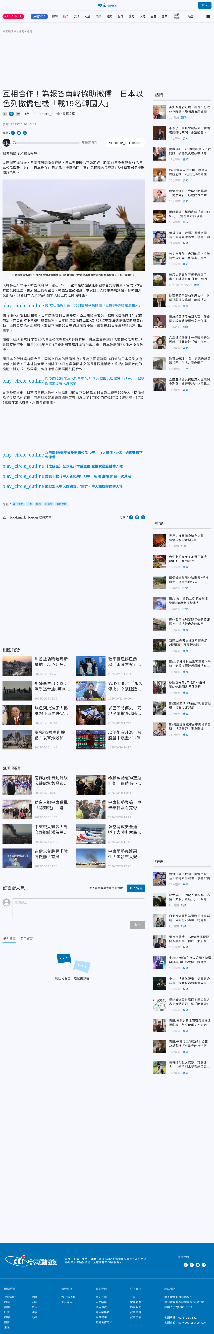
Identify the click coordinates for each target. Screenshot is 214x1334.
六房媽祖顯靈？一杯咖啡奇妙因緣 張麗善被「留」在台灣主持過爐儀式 (159, 342)
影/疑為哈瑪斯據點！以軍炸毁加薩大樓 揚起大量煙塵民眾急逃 (17, 739)
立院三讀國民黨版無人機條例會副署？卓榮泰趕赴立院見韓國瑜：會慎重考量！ (159, 384)
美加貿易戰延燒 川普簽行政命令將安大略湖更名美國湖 (159, 112)
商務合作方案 (104, 1322)
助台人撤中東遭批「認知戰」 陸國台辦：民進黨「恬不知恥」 (17, 809)
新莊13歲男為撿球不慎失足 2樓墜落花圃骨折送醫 (159, 645)
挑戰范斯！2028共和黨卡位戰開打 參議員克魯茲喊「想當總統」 (159, 154)
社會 (88, 16)
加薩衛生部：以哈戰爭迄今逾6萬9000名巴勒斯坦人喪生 (17, 691)
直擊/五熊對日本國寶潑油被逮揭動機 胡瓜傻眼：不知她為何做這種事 (159, 1025)
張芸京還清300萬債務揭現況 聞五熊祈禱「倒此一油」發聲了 (159, 941)
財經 (190, 16)
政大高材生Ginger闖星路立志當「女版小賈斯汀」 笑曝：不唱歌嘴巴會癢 (159, 899)
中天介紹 (101, 1297)
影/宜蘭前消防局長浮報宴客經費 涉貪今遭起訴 (159, 708)
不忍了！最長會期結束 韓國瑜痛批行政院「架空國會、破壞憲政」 (159, 133)
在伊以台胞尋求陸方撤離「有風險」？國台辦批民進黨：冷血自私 (17, 858)
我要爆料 (135, 1312)
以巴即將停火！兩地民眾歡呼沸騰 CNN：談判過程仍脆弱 (90, 715)
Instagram (192, 1265)
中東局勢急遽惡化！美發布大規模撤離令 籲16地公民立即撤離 (90, 858)
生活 (121, 16)
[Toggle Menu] (208, 16)
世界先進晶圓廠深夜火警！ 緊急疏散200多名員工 (159, 540)
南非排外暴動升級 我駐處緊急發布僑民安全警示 (17, 785)
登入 (205, 5)
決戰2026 (39, 16)
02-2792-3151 (187, 1317)
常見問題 (135, 1302)
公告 (133, 1297)
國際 (132, 16)
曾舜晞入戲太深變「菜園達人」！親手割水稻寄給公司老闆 (159, 1067)
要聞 (77, 16)
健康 (165, 16)
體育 (110, 16)
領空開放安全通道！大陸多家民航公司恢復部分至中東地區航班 (90, 834)
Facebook (186, 1265)
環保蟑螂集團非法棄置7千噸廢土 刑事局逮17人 (159, 582)
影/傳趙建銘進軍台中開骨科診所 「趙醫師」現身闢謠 (159, 729)
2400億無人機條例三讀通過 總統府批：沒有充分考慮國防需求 (159, 174)
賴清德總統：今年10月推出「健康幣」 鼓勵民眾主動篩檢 (159, 195)
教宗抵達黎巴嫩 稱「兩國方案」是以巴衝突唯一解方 (90, 666)
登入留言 (136, 888)
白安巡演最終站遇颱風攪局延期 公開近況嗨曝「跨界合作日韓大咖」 (159, 920)
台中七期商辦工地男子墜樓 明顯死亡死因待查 (159, 561)
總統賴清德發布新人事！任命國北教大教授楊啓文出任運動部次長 (159, 321)
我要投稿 (135, 1317)
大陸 (143, 16)
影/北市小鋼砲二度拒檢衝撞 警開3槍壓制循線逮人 (159, 603)
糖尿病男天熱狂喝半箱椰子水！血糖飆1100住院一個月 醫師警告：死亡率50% (159, 279)
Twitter (180, 1265)
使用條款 (101, 1307)
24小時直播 (68, 1297)
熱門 (66, 16)
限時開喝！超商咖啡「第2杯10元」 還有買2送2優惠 (159, 216)
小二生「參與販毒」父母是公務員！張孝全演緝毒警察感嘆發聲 (159, 983)
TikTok (204, 1265)
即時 (55, 16)
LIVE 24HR (14, 16)
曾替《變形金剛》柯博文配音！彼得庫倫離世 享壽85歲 (159, 237)
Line (198, 1265)
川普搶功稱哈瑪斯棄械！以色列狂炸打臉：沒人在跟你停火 (17, 666)
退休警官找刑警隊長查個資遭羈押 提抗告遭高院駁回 (159, 624)
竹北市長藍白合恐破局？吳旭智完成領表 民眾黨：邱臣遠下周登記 (159, 258)
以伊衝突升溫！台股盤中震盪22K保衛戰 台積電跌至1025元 (90, 739)
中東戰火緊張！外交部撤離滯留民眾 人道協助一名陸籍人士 (17, 834)
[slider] (46, 143)
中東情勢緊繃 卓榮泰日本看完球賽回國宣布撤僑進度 (90, 809)
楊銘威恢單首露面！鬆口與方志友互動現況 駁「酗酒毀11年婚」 (159, 1004)
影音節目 (67, 1302)
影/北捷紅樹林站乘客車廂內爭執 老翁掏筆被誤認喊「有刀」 (159, 666)
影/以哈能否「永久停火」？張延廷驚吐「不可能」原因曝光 (90, 691)
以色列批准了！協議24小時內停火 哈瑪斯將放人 (17, 715)
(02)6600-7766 (182, 1307)
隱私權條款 (103, 1312)
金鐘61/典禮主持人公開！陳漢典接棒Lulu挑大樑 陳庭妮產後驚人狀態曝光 (159, 962)
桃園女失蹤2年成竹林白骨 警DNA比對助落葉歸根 (159, 687)
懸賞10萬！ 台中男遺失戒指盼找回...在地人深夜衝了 (159, 363)
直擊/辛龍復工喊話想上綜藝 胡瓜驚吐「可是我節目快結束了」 (159, 1046)
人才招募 (101, 1302)
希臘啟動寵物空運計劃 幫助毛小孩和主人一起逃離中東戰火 (90, 785)
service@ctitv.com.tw (192, 1322)
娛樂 (99, 16)
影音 (153, 16)
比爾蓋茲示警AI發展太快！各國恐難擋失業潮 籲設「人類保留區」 (159, 300)
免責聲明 (101, 1317)
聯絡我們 (135, 1307)
